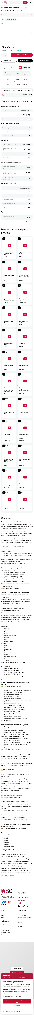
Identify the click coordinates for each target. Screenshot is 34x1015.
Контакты (3, 913)
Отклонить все (9, 1001)
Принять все (24, 1001)
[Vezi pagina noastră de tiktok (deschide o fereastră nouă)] (28, 906)
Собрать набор (25, 14)
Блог (2, 917)
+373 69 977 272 (26, 95)
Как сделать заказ (22, 915)
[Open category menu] (2, 19)
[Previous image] (3, 33)
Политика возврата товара (24, 917)
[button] (17, 975)
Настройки (17, 1005)
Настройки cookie (5, 932)
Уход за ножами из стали (7, 924)
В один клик (8, 60)
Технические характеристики (13, 14)
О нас (2, 915)
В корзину (20, 55)
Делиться (30, 90)
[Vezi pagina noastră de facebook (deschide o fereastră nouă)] (19, 906)
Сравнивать (19, 90)
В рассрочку (24, 60)
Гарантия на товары (22, 920)
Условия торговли (22, 913)
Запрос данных (5, 930)
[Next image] (31, 33)
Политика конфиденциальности (23, 923)
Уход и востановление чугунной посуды (6, 920)
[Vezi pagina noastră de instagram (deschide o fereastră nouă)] (24, 906)
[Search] (25, 2)
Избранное (7, 90)
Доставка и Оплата (22, 926)
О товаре (3, 14)
